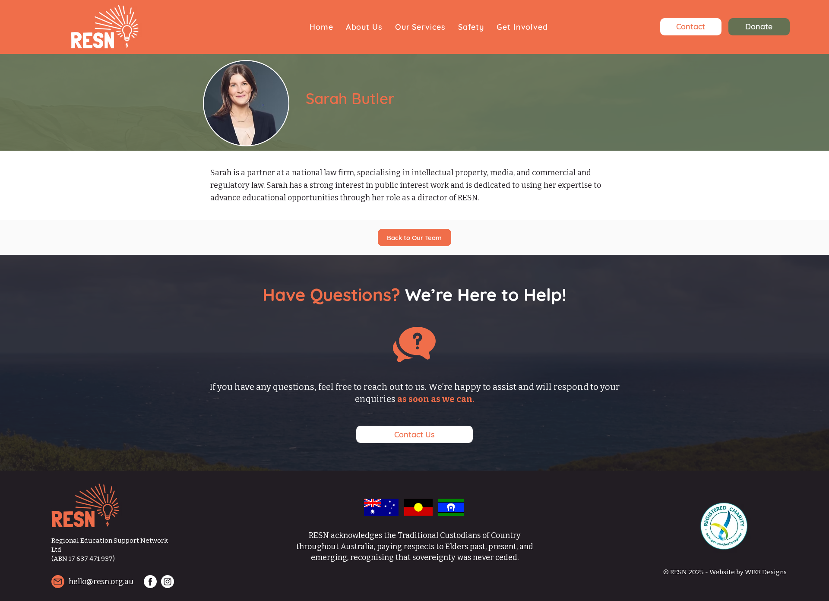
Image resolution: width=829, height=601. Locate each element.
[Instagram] (167, 581)
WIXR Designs (766, 572)
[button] (364, 27)
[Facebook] (150, 581)
